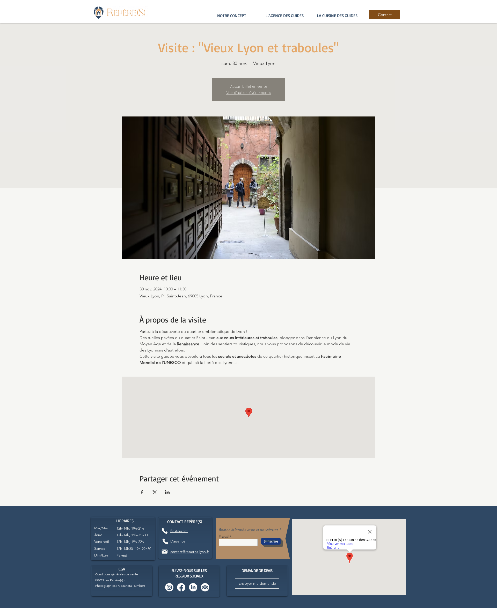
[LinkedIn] (193, 587)
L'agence (177, 541)
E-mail (224, 537)
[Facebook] (181, 587)
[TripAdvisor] (205, 587)
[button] (284, 15)
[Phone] (164, 530)
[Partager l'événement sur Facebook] (142, 492)
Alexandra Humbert (131, 586)
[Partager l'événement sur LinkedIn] (167, 492)
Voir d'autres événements (248, 92)
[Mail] (164, 551)
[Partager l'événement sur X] (154, 492)
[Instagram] (169, 587)
